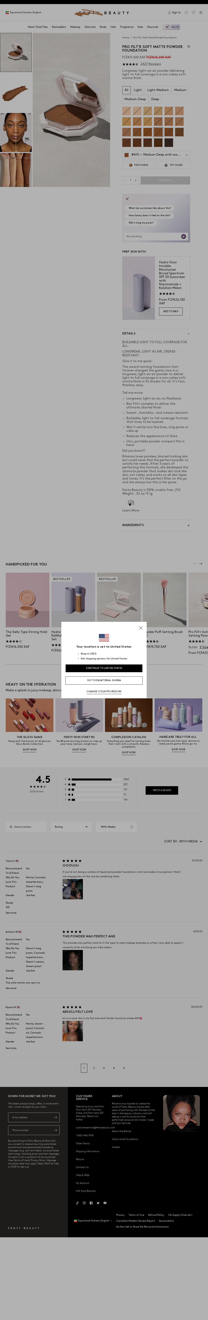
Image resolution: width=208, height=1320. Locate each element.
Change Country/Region (104, 691)
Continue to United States (104, 668)
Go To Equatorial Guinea (104, 680)
